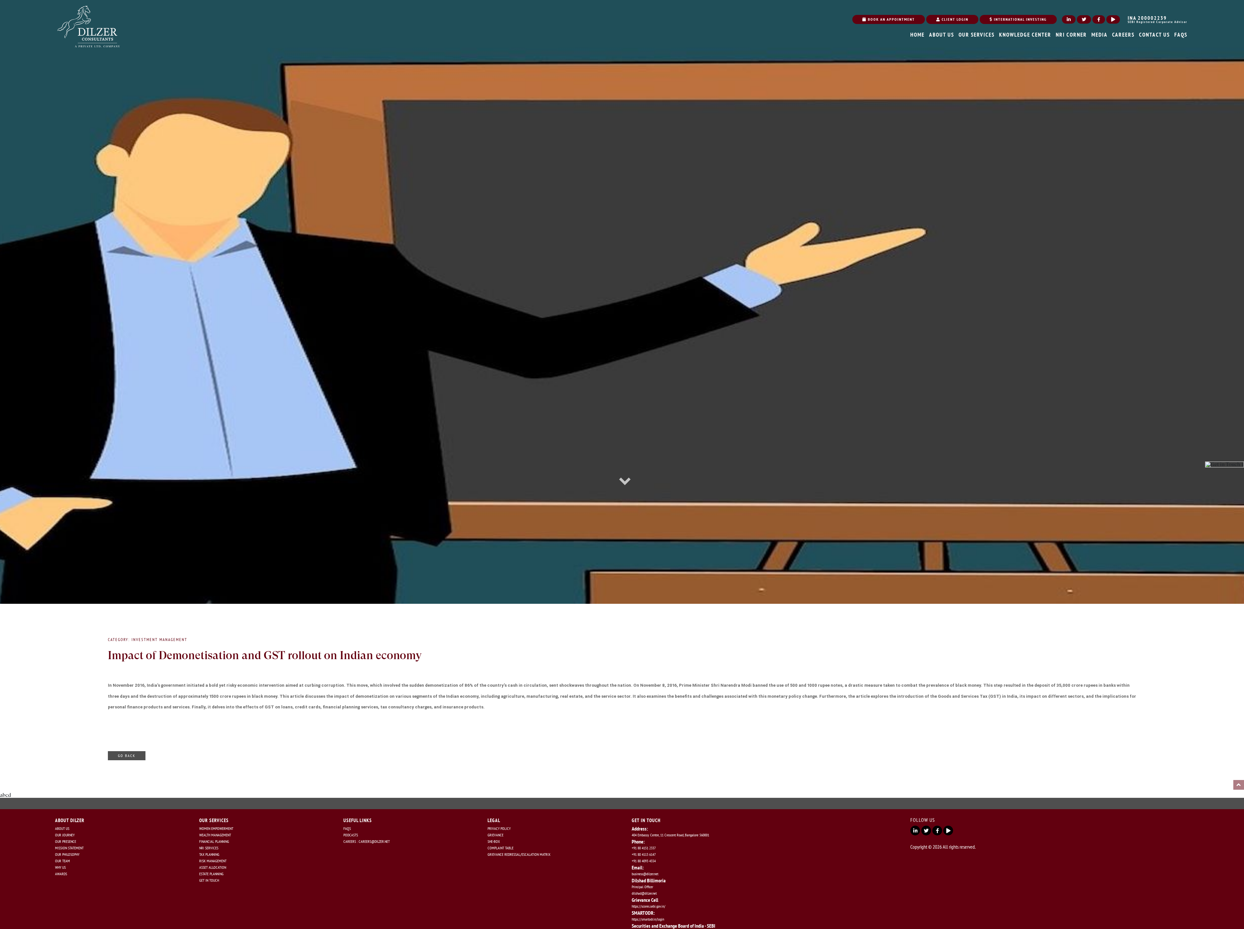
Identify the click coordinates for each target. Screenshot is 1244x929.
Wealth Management (215, 834)
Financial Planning (214, 841)
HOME (917, 34)
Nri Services (208, 847)
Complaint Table (500, 847)
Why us (60, 867)
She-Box (494, 841)
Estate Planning (211, 873)
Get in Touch (209, 880)
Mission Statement (69, 847)
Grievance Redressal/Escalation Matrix (519, 854)
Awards (61, 873)
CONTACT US (1154, 34)
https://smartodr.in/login (648, 919)
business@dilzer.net (645, 873)
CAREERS (1123, 34)
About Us (62, 828)
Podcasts (350, 834)
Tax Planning (209, 854)
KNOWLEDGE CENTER (1025, 34)
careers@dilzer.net (374, 841)
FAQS (1180, 34)
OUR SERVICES (977, 34)
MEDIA (1099, 34)
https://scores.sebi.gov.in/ (648, 906)
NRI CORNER (1071, 34)
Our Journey (65, 834)
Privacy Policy (499, 828)
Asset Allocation (212, 867)
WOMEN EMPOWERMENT (216, 828)
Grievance (495, 834)
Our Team (62, 860)
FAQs (347, 828)
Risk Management (212, 860)
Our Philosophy (67, 854)
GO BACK (126, 755)
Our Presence (65, 841)
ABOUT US (941, 34)
